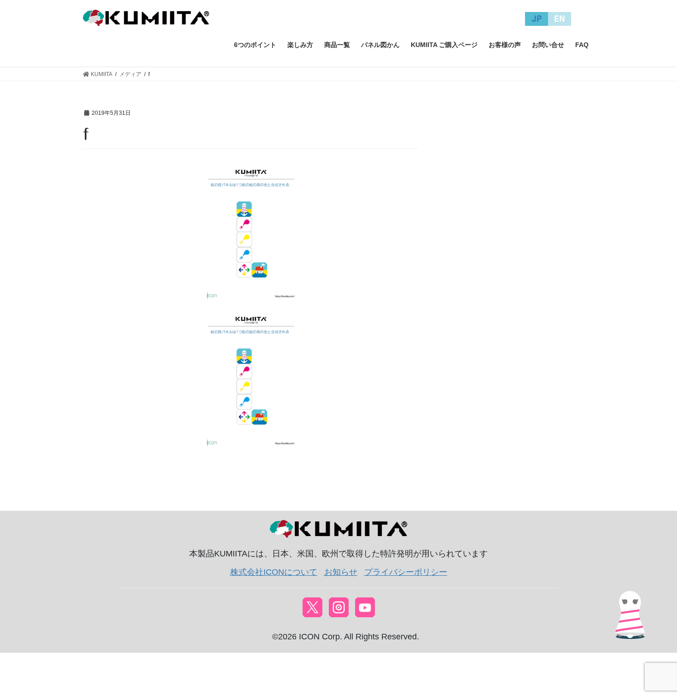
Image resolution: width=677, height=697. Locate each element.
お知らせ (340, 572)
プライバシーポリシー (405, 572)
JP (536, 19)
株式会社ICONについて (273, 572)
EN (559, 19)
